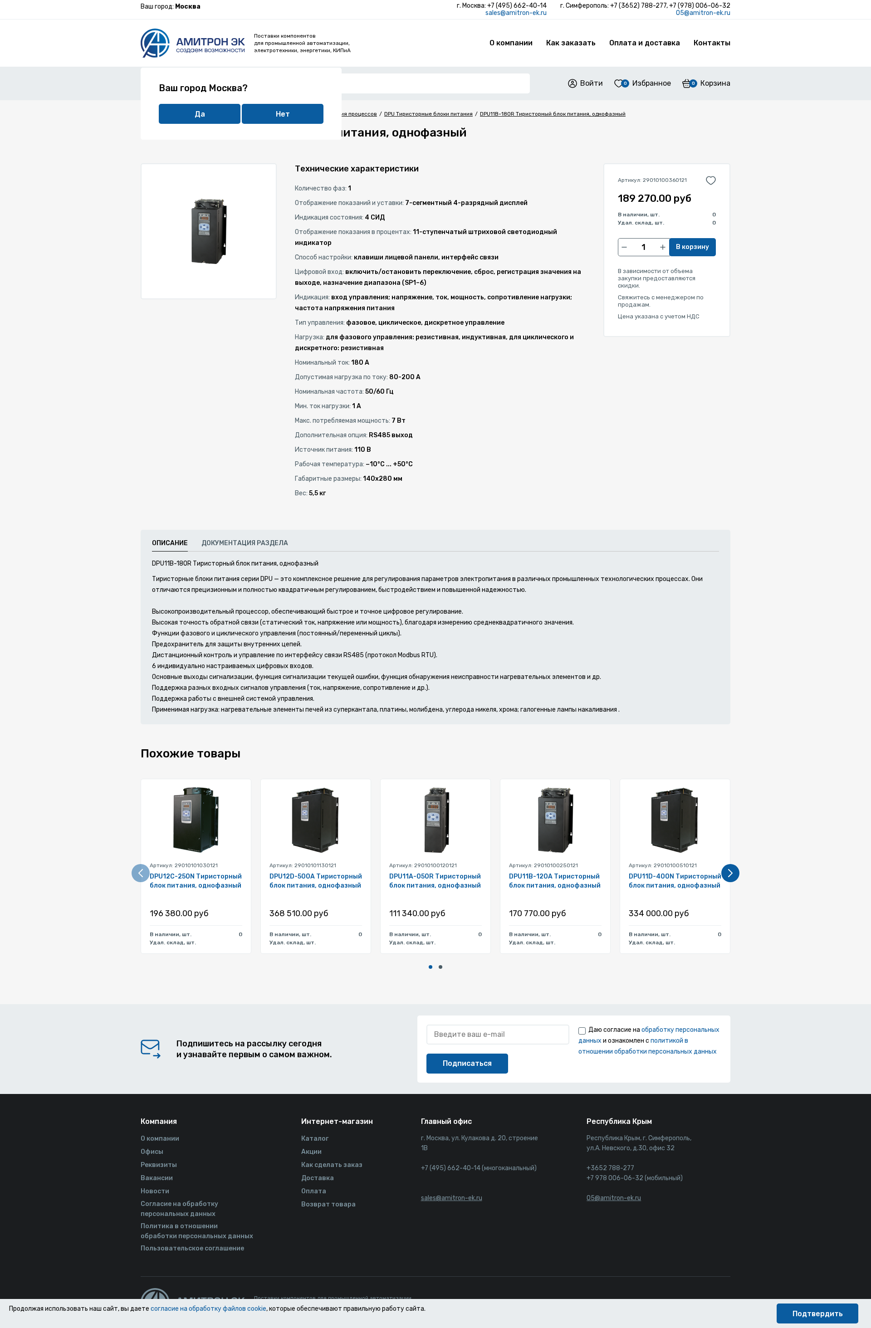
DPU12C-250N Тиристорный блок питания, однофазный (196, 881)
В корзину (692, 247)
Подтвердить (818, 1313)
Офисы (152, 1152)
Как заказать (571, 43)
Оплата (313, 1191)
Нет (283, 114)
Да (200, 114)
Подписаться (467, 1063)
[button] (430, 967)
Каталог (314, 1138)
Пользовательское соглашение (192, 1248)
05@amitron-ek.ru (703, 13)
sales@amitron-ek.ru (516, 13)
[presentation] (141, 873)
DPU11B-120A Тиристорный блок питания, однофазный (555, 881)
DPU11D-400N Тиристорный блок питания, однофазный (675, 881)
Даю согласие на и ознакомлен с (648, 1040)
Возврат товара (328, 1204)
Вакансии (157, 1178)
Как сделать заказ (331, 1165)
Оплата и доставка (644, 43)
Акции (311, 1152)
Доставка (317, 1178)
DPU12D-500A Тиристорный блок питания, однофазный (315, 881)
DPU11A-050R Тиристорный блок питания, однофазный (435, 881)
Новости (155, 1191)
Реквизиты (159, 1165)
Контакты (712, 43)
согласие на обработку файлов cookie (208, 1309)
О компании (511, 43)
